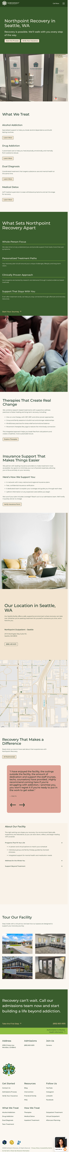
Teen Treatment (8, 1124)
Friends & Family (30, 1096)
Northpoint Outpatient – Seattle (18, 630)
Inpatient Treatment (31, 1120)
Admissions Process (9, 1092)
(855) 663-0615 (29, 1045)
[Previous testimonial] (13, 804)
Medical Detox (29, 1116)
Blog (26, 1088)
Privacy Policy (35, 1148)
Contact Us (6, 1088)
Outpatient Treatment (54, 1112)
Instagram (50, 1092)
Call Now (56, 3)
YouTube (49, 1088)
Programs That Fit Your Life (15, 843)
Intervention (28, 1092)
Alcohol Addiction (8, 1112)
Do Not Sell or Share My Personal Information (15, 1151)
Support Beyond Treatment (15, 866)
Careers (49, 1045)
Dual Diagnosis (7, 1120)
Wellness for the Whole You (15, 860)
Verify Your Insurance (10, 1096)
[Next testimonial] (21, 804)
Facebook (49, 1100)
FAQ (25, 1100)
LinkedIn (49, 1096)
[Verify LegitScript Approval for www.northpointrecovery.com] (4, 1142)
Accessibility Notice (46, 1148)
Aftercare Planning (53, 1120)
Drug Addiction (7, 1116)
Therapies (27, 1112)
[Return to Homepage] (10, 3)
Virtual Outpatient (53, 1116)
